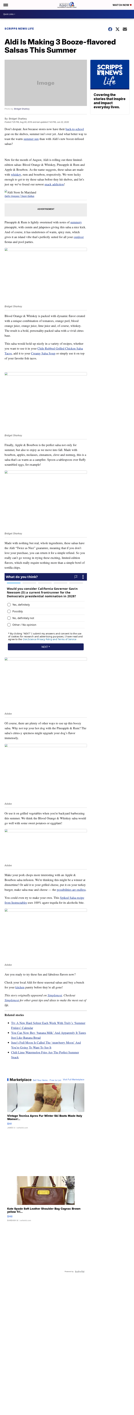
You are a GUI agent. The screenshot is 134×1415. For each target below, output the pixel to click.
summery (76, 222)
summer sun (31, 139)
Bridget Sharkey (22, 109)
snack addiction (54, 184)
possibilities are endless (71, 890)
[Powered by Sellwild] (79, 1271)
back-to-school (75, 129)
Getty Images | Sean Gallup (19, 196)
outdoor (79, 237)
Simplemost (55, 995)
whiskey (16, 174)
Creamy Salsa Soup (43, 353)
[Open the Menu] (5, 5)
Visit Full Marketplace (73, 1080)
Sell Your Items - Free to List (47, 1080)
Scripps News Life (19, 28)
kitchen (20, 987)
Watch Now (121, 5)
